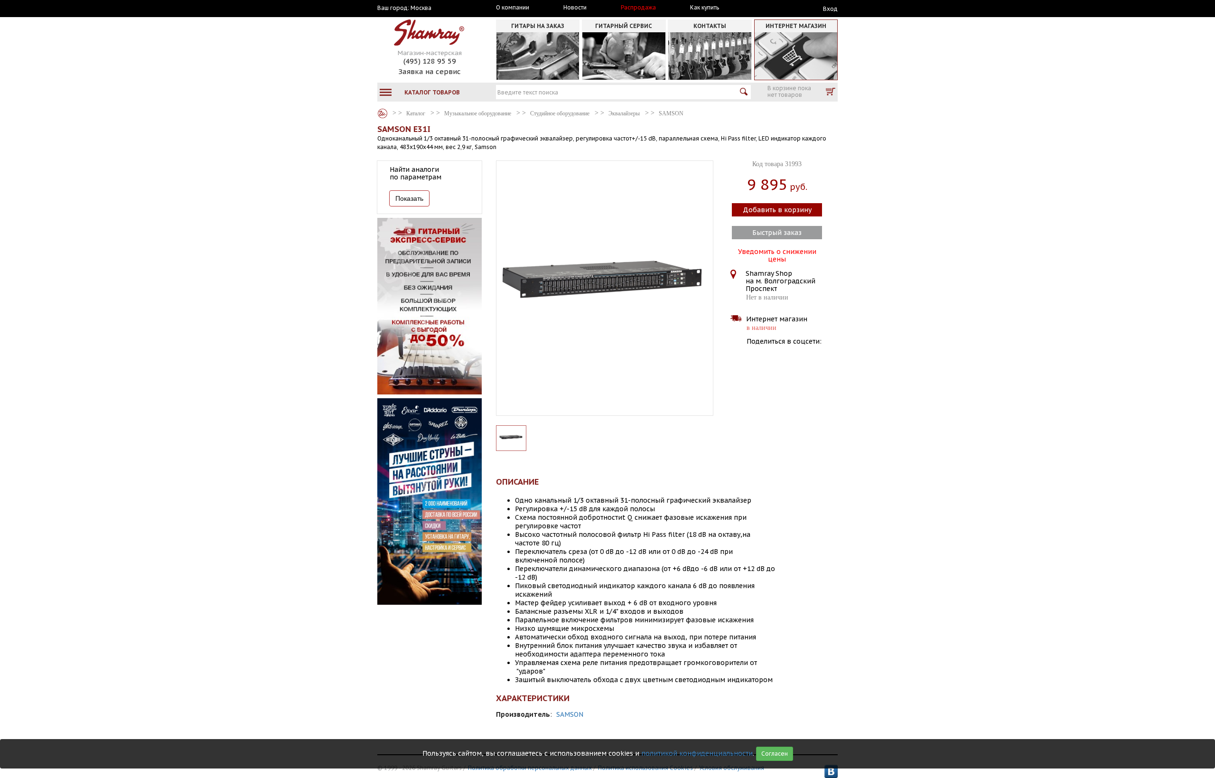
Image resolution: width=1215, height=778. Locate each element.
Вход (830, 8)
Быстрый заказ (777, 232)
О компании (512, 7)
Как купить (704, 7)
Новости (575, 7)
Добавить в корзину (777, 210)
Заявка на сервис (429, 71)
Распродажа (638, 7)
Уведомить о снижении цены (777, 254)
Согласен (774, 753)
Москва (421, 8)
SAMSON (569, 714)
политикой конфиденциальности (697, 753)
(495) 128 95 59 (429, 61)
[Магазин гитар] (382, 113)
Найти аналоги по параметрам (415, 173)
